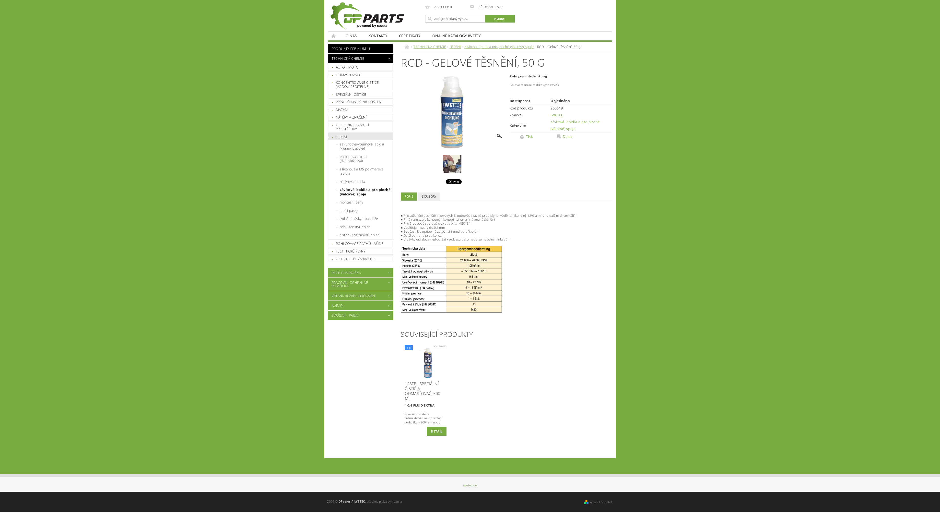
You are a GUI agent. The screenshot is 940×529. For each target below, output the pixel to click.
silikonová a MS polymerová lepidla (361, 171)
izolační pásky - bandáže (359, 218)
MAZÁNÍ (342, 109)
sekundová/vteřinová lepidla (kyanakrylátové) (362, 146)
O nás (351, 35)
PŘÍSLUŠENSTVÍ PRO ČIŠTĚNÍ (359, 102)
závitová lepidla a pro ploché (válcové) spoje (365, 191)
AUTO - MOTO (347, 67)
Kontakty (377, 35)
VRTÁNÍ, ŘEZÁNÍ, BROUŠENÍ (354, 295)
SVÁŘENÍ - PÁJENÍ (345, 315)
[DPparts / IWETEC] (367, 16)
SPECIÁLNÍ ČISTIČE (351, 94)
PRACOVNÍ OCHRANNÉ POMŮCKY (350, 284)
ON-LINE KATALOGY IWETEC (456, 35)
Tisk (529, 136)
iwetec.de (470, 485)
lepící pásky (349, 210)
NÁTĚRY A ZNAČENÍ (351, 117)
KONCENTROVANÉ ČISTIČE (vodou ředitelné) (357, 84)
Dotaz (568, 136)
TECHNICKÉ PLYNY (350, 251)
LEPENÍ (341, 136)
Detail (436, 431)
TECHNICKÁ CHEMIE (348, 58)
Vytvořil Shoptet (600, 502)
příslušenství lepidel (356, 227)
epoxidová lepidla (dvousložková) (353, 158)
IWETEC (557, 115)
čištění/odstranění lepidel (360, 235)
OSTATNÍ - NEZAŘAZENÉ (355, 258)
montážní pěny (351, 202)
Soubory (429, 196)
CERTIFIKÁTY (410, 35)
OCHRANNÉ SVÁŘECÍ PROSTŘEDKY (352, 127)
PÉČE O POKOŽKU (346, 272)
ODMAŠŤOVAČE (348, 74)
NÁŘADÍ (338, 305)
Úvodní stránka (334, 36)
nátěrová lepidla (352, 181)
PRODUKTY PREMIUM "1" (352, 48)
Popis (409, 196)
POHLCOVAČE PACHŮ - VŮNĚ (359, 243)
